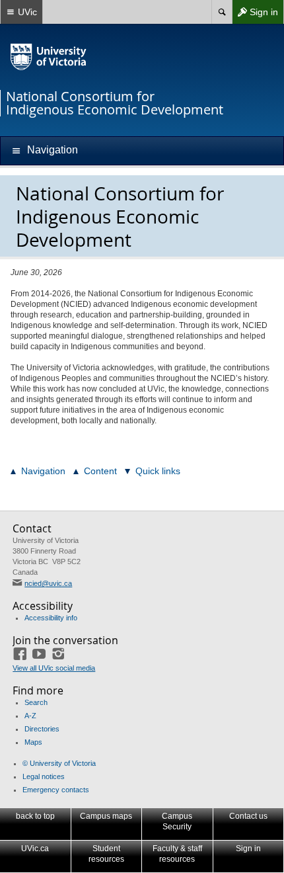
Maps (33, 742)
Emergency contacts (55, 790)
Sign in (255, 15)
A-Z (30, 716)
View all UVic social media (54, 668)
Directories (41, 729)
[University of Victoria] (49, 57)
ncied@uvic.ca (48, 583)
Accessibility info (50, 618)
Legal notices (43, 776)
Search (36, 702)
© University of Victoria (59, 763)
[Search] (221, 12)
